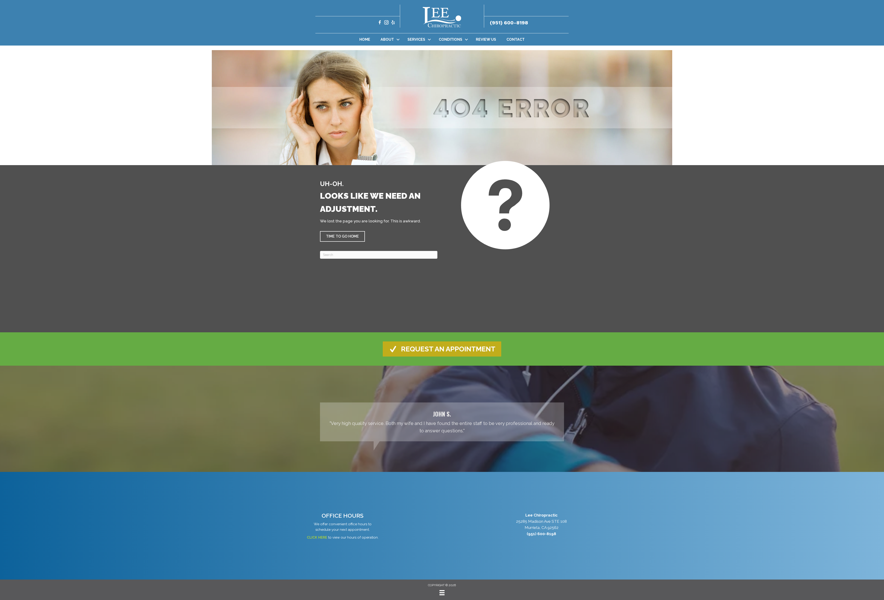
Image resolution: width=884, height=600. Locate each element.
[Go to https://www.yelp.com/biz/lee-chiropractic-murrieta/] (393, 23)
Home (364, 39)
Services (416, 39)
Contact (515, 39)
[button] (398, 39)
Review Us (486, 39)
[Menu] (442, 592)
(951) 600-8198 (509, 23)
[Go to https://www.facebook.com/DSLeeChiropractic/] (380, 23)
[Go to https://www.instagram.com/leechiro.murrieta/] (386, 23)
